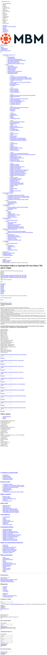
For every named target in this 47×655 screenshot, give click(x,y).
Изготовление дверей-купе (13, 61)
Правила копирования (8, 596)
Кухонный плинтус (7, 477)
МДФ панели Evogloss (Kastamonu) (10, 508)
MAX (7, 251)
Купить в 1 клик (8, 303)
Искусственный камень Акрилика (17, 121)
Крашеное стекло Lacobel (8, 521)
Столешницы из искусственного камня (18, 76)
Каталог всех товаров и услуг (9, 54)
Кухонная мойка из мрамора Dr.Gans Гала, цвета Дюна (11, 366)
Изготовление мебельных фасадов (15, 59)
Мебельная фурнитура (12, 73)
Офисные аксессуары (7, 564)
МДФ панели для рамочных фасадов (18, 138)
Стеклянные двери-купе (15, 103)
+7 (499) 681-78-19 (11, 253)
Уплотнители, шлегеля (15, 160)
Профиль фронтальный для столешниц (18, 173)
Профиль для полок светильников (17, 172)
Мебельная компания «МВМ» (6, 580)
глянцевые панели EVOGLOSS (14, 224)
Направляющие (6, 558)
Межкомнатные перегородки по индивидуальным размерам (22, 95)
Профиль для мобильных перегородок (11, 532)
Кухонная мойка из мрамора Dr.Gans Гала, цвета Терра (11, 378)
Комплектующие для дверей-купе (15, 71)
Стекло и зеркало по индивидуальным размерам (20, 82)
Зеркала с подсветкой (14, 150)
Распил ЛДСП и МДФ (15, 108)
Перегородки (5, 546)
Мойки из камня (13, 126)
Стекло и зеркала (11, 70)
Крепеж (12, 186)
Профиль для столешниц (8, 537)
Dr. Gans (21, 270)
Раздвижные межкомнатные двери (17, 100)
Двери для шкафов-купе (15, 99)
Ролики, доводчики (14, 158)
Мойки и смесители (12, 67)
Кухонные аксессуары (14, 181)
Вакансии (5, 31)
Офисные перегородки (15, 96)
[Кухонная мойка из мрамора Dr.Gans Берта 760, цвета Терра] (13, 275)
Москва (4, 417)
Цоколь (11, 189)
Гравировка (12, 85)
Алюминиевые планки (15, 118)
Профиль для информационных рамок (18, 170)
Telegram (9, 254)
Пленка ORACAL (14, 149)
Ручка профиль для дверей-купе (9, 547)
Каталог (2, 47)
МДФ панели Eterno (7, 507)
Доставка (5, 586)
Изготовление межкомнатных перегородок (17, 60)
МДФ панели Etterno (12, 222)
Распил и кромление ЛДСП (13, 62)
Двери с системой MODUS (16, 101)
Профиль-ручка (13, 155)
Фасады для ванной (14, 90)
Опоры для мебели (7, 568)
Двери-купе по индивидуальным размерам (19, 98)
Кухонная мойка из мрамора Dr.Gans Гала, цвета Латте (11, 372)
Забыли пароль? (3, 626)
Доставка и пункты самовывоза (9, 26)
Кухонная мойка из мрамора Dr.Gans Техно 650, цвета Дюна (13, 401)
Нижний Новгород (7, 416)
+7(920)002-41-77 (4, 49)
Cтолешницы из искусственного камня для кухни (13, 485)
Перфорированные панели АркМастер (18, 140)
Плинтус (12, 117)
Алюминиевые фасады (15, 92)
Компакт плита (13, 123)
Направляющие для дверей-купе (17, 157)
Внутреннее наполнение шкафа (17, 183)
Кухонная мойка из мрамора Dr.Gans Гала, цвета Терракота (12, 384)
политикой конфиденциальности (17, 604)
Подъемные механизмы (15, 179)
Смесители (12, 128)
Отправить (3, 606)
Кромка (11, 116)
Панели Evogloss (13, 135)
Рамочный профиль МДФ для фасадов (16, 226)
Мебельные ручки (14, 180)
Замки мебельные (6, 566)
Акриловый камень (12, 201)
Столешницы (10, 65)
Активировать (3, 645)
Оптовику (5, 589)
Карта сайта (5, 593)
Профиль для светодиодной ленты (17, 174)
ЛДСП (11, 134)
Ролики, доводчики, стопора (9, 551)
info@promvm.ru (3, 44)
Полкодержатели (13, 188)
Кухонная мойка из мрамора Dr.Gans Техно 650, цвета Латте (13, 407)
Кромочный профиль (14, 165)
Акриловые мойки (14, 129)
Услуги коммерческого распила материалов (19, 107)
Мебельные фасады (12, 69)
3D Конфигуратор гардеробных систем (16, 63)
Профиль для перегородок (15, 167)
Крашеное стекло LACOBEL (16, 147)
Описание (3, 304)
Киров (4, 418)
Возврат (4, 28)
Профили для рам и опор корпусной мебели (19, 169)
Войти (14, 627)
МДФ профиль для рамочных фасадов (18, 139)
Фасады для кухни (14, 88)
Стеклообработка (11, 58)
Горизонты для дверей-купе (9, 548)
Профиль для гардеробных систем (17, 166)
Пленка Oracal (13, 83)
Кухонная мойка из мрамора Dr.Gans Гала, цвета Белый (12, 360)
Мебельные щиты (14, 115)
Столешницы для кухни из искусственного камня (20, 77)
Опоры (11, 187)
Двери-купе (5, 544)
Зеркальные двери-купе (15, 104)
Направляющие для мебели (16, 178)
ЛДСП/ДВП (10, 223)
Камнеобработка (11, 57)
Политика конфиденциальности (10, 595)
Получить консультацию (5, 50)
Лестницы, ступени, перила (16, 80)
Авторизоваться (3, 644)
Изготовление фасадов (13, 220)
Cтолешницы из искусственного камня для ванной (13, 486)
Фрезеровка (12, 109)
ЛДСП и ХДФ (6, 506)
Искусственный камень (13, 66)
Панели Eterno (13, 137)
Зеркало (12, 145)
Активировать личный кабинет (6, 627)
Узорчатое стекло (14, 146)
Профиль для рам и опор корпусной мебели (12, 534)
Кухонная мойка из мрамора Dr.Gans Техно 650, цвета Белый (13, 395)
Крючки (12, 191)
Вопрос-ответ (6, 30)
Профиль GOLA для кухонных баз (17, 175)
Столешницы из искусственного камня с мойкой (18, 199)
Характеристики (8, 304)
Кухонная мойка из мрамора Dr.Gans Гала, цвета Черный (12, 389)
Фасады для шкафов (14, 89)
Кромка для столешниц (8, 478)
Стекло (11, 144)
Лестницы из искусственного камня (10, 487)
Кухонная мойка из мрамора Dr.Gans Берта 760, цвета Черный (13, 354)
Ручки (4, 560)
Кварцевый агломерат (14, 122)
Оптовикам (5, 29)
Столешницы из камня (12, 243)
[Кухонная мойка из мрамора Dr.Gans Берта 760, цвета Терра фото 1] (13, 276)
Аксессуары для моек (14, 130)
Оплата (4, 27)
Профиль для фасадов (14, 164)
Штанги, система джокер (15, 190)
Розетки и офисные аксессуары (16, 184)
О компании (6, 591)
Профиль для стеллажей (15, 168)
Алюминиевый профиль (13, 72)
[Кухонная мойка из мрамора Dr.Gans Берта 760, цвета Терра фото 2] (13, 277)
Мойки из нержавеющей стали (16, 127)
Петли (4, 557)
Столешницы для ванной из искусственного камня (21, 78)
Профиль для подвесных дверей (17, 161)
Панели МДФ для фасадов (13, 225)
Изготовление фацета (14, 84)
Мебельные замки (14, 185)
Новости (5, 594)
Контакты (5, 25)
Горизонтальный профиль (15, 156)
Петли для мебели (14, 177)
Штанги (4, 571)
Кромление (12, 110)
